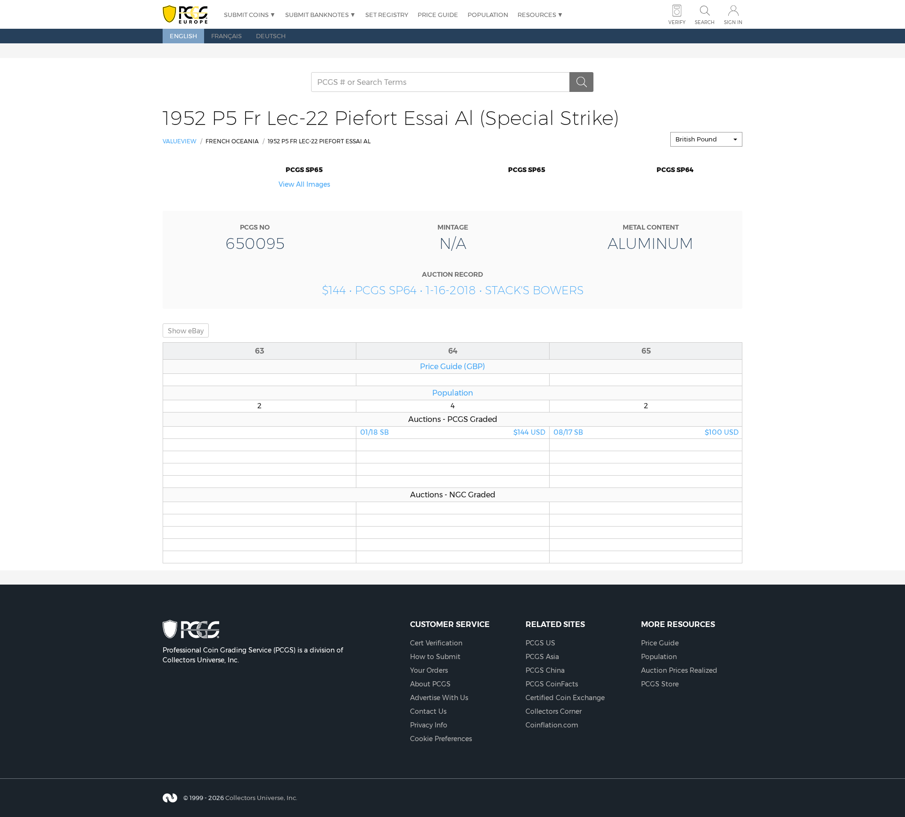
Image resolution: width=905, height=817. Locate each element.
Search (705, 22)
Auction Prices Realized (679, 670)
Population (488, 14)
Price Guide (438, 14)
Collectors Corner (554, 711)
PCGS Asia (542, 656)
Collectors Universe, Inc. (261, 797)
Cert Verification (436, 643)
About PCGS (430, 684)
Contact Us (428, 711)
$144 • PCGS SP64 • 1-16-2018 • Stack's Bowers (453, 290)
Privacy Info (428, 725)
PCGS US (540, 643)
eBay (186, 331)
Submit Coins (246, 14)
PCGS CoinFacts (552, 684)
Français (226, 36)
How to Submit (435, 656)
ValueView (180, 141)
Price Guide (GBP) (452, 366)
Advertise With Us (439, 697)
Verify (676, 22)
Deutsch (271, 36)
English (183, 36)
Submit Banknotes (317, 14)
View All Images (304, 184)
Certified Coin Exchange (565, 697)
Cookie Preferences (441, 738)
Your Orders (429, 670)
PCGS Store (660, 684)
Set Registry (386, 14)
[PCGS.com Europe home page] (188, 15)
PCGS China (545, 670)
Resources (537, 14)
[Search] (581, 82)
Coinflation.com (552, 725)
